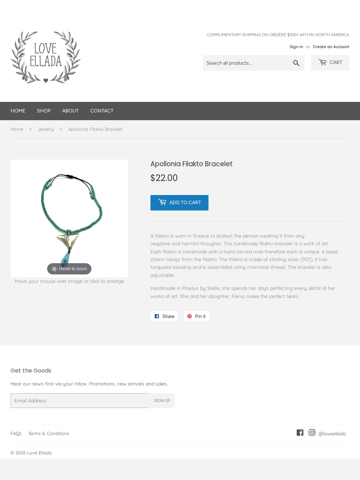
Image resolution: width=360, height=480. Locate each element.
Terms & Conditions (48, 433)
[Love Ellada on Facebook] (300, 433)
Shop (44, 111)
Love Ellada (39, 452)
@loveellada (331, 433)
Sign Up (162, 400)
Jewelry (46, 129)
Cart (335, 62)
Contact (102, 111)
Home (18, 111)
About (70, 111)
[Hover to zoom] (69, 218)
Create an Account (331, 46)
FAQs (16, 433)
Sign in (296, 46)
